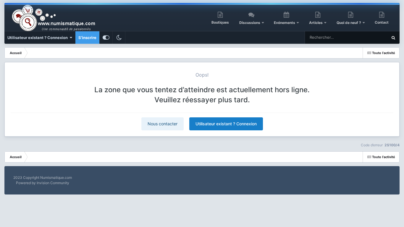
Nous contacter (162, 123)
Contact (382, 22)
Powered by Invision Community (42, 183)
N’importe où (368, 37)
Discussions (249, 22)
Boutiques (220, 22)
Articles (316, 22)
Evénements (284, 22)
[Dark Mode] (119, 37)
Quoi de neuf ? (349, 22)
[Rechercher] (393, 37)
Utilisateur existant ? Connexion (38, 37)
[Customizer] (106, 37)
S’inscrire (87, 37)
